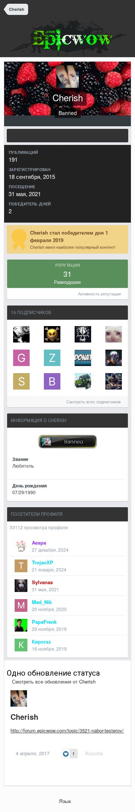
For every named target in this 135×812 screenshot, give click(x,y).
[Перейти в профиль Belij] (52, 381)
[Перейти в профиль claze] (83, 358)
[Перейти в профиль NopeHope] (113, 334)
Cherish (24, 716)
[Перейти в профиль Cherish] (18, 698)
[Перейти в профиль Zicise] (52, 358)
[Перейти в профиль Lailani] (83, 334)
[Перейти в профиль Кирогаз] (21, 645)
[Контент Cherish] (67, 135)
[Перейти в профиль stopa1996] (21, 381)
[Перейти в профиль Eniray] (113, 358)
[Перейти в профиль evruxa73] (52, 334)
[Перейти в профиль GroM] (21, 358)
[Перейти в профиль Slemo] (113, 381)
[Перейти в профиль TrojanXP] (21, 566)
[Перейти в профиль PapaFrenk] (21, 625)
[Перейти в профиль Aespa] (21, 546)
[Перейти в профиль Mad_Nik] (21, 605)
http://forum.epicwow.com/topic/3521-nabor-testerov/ (67, 730)
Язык (65, 801)
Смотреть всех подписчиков (94, 402)
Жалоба (94, 753)
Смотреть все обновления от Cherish (53, 681)
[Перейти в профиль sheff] (83, 381)
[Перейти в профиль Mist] (21, 334)
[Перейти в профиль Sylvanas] (21, 585)
